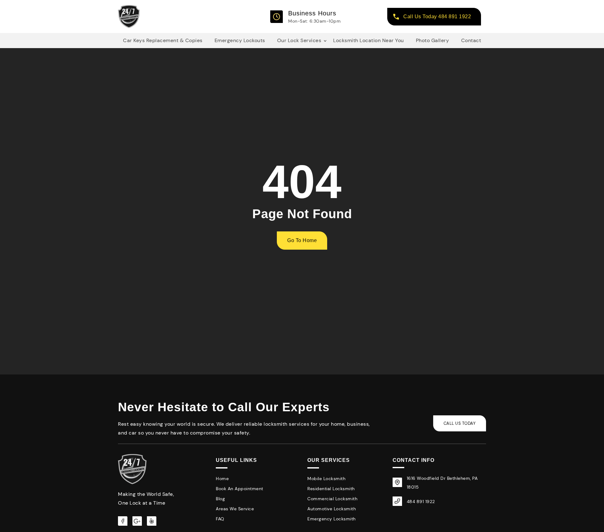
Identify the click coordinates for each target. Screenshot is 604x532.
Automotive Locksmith (331, 509)
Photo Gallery (432, 40)
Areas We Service (235, 509)
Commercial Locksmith (332, 499)
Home (222, 478)
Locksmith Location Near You (368, 40)
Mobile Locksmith (326, 478)
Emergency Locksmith (331, 519)
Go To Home (302, 240)
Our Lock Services (299, 40)
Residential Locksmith (331, 488)
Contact (471, 40)
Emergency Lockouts (240, 40)
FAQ (220, 519)
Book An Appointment (239, 488)
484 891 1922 (421, 501)
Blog (220, 499)
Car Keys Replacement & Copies (163, 40)
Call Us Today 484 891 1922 (437, 16)
